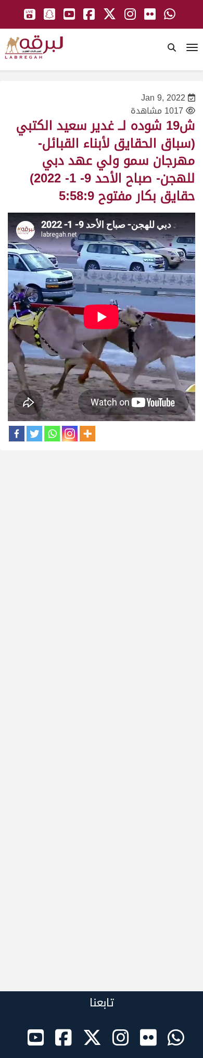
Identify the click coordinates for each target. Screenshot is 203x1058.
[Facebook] (16, 433)
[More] (87, 433)
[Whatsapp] (52, 433)
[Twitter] (34, 433)
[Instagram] (70, 433)
